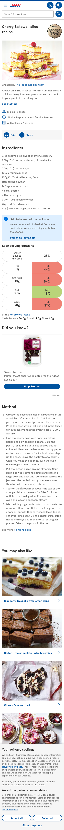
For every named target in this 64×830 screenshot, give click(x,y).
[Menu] (5, 5)
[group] (32, 362)
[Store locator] (58, 5)
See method (9, 104)
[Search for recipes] (58, 14)
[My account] (50, 5)
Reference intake (20, 314)
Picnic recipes (22, 529)
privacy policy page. (12, 766)
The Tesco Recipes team (30, 84)
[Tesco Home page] (15, 5)
